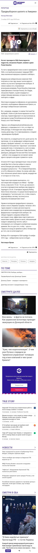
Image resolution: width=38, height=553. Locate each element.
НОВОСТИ (7, 447)
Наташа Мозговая (6, 16)
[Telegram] (19, 550)
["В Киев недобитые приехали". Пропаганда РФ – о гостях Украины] (19, 515)
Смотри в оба (10, 492)
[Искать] (30, 550)
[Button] (13, 23)
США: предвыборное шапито (14, 35)
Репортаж (5, 8)
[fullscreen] (35, 50)
